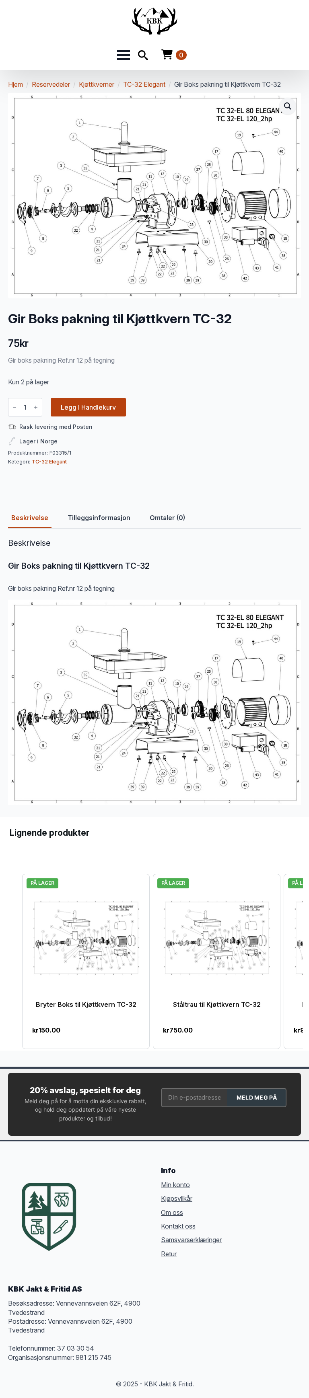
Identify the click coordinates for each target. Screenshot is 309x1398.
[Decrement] (14, 407)
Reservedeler (51, 84)
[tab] (30, 518)
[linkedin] (137, 1204)
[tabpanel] (154, 671)
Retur (169, 1254)
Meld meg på (257, 1097)
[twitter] (108, 1204)
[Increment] (35, 407)
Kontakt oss (178, 1226)
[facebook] (94, 1204)
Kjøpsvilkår (176, 1198)
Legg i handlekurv (88, 407)
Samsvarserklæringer (191, 1240)
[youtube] (94, 1219)
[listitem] (86, 961)
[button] (287, 106)
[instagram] (123, 1204)
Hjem (15, 84)
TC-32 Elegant (144, 84)
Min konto (175, 1185)
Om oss (172, 1212)
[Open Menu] (123, 55)
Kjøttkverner (96, 84)
